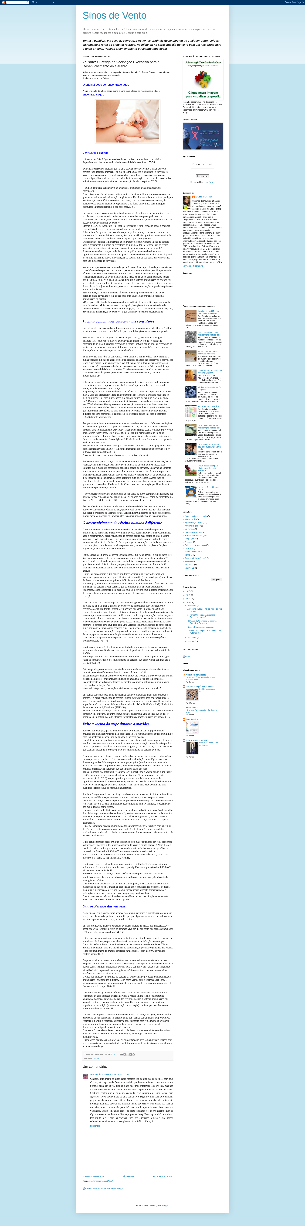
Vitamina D (190, 568)
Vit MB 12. (189, 565)
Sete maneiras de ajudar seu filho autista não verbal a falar (209, 446)
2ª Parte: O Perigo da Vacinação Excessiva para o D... (201, 616)
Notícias (188, 542)
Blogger (165, 1205)
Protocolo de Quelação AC (209, 406)
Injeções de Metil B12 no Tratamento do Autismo (208, 312)
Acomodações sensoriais (196, 516)
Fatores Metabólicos (194, 535)
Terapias (189, 555)
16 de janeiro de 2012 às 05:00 (115, 1074)
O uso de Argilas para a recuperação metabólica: (209, 426)
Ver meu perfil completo (193, 266)
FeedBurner (209, 182)
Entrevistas (190, 529)
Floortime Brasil (193, 719)
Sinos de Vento (114, 15)
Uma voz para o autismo (197, 740)
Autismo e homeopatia (196, 675)
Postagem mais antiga (162, 1176)
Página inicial (128, 1176)
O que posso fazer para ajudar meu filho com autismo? (208, 468)
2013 (188, 595)
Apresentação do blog (194, 522)
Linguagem (190, 539)
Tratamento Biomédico (195, 558)
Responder (95, 1126)
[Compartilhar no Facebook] (130, 1054)
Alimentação (190, 519)
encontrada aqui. (93, 94)
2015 (188, 591)
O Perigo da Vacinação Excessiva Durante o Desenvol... (202, 622)
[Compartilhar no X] (127, 1054)
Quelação (189, 548)
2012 (188, 599)
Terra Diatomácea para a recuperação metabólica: (209, 333)
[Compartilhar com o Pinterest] (133, 1054)
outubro (191, 641)
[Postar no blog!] (124, 1054)
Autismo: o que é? (193, 526)
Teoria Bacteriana (192, 552)
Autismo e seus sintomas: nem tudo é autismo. (209, 352)
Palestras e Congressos (195, 545)
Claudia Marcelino (204, 197)
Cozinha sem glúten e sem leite (200, 687)
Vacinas (97, 1058)
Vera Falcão (95, 1074)
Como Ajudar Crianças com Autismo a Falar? (210, 372)
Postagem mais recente (93, 1176)
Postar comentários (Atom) (101, 1181)
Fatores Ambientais (193, 532)
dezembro (192, 606)
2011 (188, 602)
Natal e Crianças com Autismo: (200, 627)
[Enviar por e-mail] (121, 1054)
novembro (192, 638)
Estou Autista (192, 707)
